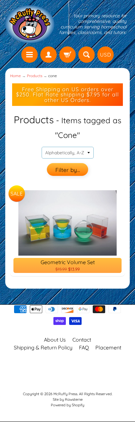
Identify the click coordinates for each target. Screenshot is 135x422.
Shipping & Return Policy (43, 347)
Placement (108, 347)
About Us (55, 339)
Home (15, 75)
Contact (81, 339)
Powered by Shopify (67, 405)
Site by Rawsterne (68, 399)
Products (34, 75)
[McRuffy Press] (29, 24)
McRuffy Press (65, 394)
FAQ (84, 347)
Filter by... (67, 169)
